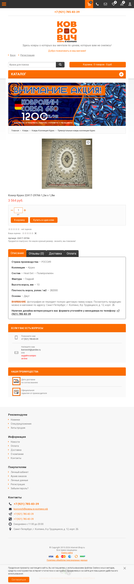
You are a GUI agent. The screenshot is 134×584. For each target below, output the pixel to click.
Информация (17, 436)
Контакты (16, 458)
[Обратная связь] (105, 4)
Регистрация (27, 55)
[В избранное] (88, 142)
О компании (17, 454)
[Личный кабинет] (130, 4)
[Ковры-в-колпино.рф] (67, 31)
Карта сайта (67, 553)
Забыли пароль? (19, 488)
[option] (67, 104)
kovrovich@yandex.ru (31, 350)
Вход (13, 55)
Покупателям (17, 467)
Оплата (15, 446)
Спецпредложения (21, 423)
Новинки (15, 419)
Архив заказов (19, 476)
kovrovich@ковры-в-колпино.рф (31, 509)
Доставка (16, 450)
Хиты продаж (18, 428)
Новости (15, 442)
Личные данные (19, 480)
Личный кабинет (20, 472)
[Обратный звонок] (97, 4)
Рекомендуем (17, 414)
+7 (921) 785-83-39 (67, 12)
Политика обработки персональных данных (67, 560)
